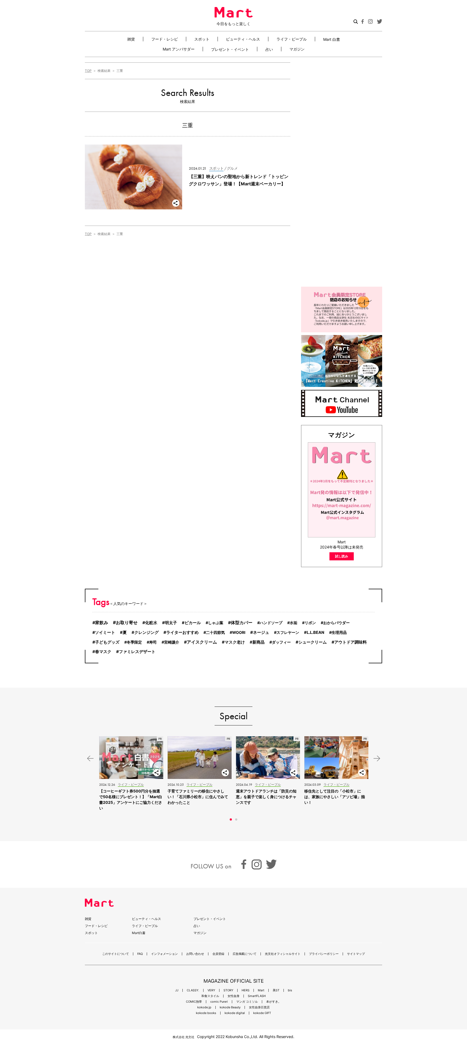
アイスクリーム (202, 642)
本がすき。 (273, 1001)
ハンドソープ (271, 622)
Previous (90, 758)
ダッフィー (281, 642)
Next (376, 758)
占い (269, 49)
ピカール (193, 622)
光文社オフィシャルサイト (283, 953)
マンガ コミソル (247, 1001)
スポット (201, 39)
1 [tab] (231, 819)
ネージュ (261, 632)
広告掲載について (244, 953)
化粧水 (151, 622)
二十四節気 (215, 632)
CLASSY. (193, 990)
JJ (176, 990)
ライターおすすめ (182, 632)
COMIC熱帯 (194, 1001)
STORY (228, 990)
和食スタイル (210, 996)
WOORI (238, 632)
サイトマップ (356, 953)
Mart (261, 990)
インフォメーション (164, 953)
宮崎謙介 (171, 642)
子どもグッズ (107, 642)
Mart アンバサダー (179, 49)
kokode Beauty (230, 1007)
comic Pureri (219, 1001)
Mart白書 (138, 933)
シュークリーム (312, 642)
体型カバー (241, 622)
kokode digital (235, 1013)
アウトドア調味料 (350, 642)
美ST (276, 990)
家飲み (101, 622)
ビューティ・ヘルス (243, 39)
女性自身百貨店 (259, 1007)
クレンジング (146, 632)
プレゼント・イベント (230, 49)
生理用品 (339, 632)
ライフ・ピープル (291, 39)
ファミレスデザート (137, 651)
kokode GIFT (262, 1013)
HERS (245, 990)
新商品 (258, 642)
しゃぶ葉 (215, 622)
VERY (211, 990)
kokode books (206, 1013)
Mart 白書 (331, 39)
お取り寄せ (127, 622)
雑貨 (131, 39)
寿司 (153, 642)
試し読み (341, 556)
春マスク (103, 651)
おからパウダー (336, 622)
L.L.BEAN (315, 632)
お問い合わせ (195, 953)
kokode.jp (204, 1007)
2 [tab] (236, 819)
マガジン (297, 49)
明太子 (171, 622)
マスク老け (235, 642)
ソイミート (105, 632)
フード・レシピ (164, 39)
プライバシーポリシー (324, 953)
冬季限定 (134, 642)
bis (290, 990)
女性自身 (233, 996)
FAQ (140, 953)
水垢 (293, 622)
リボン (310, 622)
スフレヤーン (287, 632)
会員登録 (218, 953)
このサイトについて (115, 953)
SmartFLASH (257, 996)
